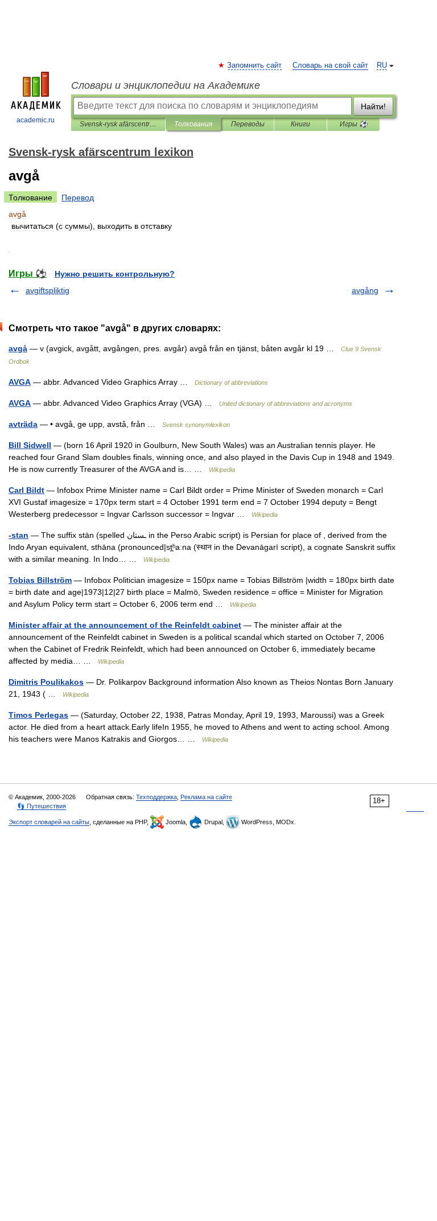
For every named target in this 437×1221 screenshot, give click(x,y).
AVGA (20, 382)
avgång (365, 290)
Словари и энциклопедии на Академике (165, 85)
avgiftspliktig (47, 290)
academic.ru (36, 120)
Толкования (193, 124)
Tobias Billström (40, 580)
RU (382, 65)
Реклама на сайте (206, 797)
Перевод (77, 197)
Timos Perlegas (38, 715)
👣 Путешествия (41, 806)
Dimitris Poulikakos (46, 681)
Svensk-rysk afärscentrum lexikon (118, 124)
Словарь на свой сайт (330, 65)
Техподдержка (156, 797)
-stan (18, 535)
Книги (300, 124)
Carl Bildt (26, 490)
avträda (23, 424)
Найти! (373, 106)
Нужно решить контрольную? (115, 273)
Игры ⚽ (354, 124)
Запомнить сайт (255, 65)
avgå (18, 348)
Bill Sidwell (30, 445)
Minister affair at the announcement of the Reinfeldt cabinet (125, 625)
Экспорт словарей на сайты (49, 822)
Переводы (248, 124)
